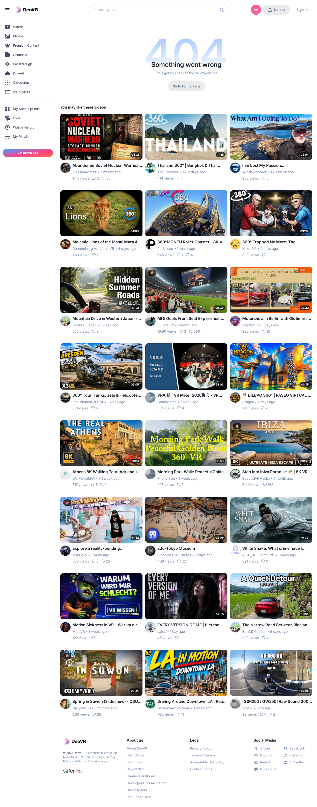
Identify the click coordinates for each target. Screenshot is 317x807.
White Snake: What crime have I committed (272, 548)
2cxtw (247, 708)
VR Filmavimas (84, 172)
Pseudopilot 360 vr (88, 402)
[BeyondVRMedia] (235, 474)
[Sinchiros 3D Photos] (150, 551)
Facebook (297, 748)
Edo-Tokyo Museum (176, 548)
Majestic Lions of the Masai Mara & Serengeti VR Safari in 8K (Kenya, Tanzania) (105, 242)
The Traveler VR (170, 172)
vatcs (161, 631)
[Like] (263, 255)
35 (108, 178)
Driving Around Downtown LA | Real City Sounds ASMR (190, 701)
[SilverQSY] (150, 321)
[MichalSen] (150, 474)
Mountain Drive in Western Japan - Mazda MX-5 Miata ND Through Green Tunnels (104, 319)
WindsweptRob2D (257, 172)
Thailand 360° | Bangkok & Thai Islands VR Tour (187, 165)
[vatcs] (150, 627)
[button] (222, 9)
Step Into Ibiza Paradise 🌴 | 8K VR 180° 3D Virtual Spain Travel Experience (274, 472)
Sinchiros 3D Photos (174, 555)
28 (99, 714)
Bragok (248, 402)
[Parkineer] (150, 244)
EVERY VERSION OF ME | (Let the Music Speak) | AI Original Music (188, 625)
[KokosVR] (235, 244)
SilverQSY (165, 325)
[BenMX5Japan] (65, 321)
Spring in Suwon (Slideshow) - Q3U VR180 (105, 701)
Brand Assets (137, 790)
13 (268, 331)
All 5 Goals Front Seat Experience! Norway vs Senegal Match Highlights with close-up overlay (192, 319)
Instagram (297, 755)
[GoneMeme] (150, 397)
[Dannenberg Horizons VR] (65, 244)
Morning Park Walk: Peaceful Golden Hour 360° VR (191, 472)
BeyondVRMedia (256, 478)
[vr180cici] (65, 551)
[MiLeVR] (65, 627)
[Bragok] (235, 397)
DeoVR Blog (136, 769)
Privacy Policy (200, 748)
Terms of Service (89, 761)
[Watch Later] (127, 120)
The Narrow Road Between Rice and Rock (276, 625)
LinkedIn (296, 762)
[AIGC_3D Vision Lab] (235, 551)
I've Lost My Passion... (263, 165)
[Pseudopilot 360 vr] (65, 397)
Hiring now (135, 762)
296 (197, 331)
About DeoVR (137, 748)
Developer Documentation (146, 783)
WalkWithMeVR (85, 478)
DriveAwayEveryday (173, 708)
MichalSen (166, 478)
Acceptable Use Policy (207, 762)
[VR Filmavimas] (65, 168)
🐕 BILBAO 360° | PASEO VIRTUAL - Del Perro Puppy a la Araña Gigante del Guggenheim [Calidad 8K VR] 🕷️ (276, 395)
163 (270, 484)
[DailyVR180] (65, 704)
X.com (265, 748)
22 (108, 561)
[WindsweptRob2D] (235, 168)
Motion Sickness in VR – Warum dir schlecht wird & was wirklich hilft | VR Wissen (107, 625)
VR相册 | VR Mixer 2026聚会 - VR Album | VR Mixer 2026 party (188, 395)
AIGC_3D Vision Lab (258, 555)
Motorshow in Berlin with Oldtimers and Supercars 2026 (274, 319)
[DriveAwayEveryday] (150, 704)
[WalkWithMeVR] (65, 474)
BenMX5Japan (84, 325)
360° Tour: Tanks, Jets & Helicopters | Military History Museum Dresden (106, 395)
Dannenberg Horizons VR (93, 248)
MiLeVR (78, 631)
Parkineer (165, 248)
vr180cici (79, 555)
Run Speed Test (139, 797)
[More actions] (136, 120)
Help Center (136, 755)
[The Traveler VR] (150, 168)
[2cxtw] (235, 704)
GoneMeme (167, 402)
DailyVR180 (81, 708)
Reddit (265, 762)
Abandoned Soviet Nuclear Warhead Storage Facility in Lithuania (106, 165)
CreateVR (250, 325)
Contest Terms (201, 769)
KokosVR (249, 248)
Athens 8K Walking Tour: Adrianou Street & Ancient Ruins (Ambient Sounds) (104, 472)
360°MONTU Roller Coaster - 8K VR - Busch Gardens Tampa (191, 242)
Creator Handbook (141, 776)
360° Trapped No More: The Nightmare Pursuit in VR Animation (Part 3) (274, 242)
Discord (266, 755)
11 (98, 255)
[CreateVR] (235, 321)
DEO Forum (268, 769)
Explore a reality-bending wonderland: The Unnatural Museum (106, 548)
